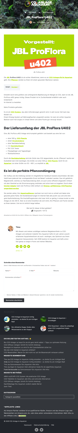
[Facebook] (36, 430)
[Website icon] (21, 246)
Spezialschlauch (17, 146)
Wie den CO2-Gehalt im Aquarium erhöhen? (19, 350)
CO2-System (16, 112)
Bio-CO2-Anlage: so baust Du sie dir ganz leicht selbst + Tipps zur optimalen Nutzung (35, 342)
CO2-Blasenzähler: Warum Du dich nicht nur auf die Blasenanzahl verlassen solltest (34, 352)
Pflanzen (14, 80)
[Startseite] (25, 12)
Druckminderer (18, 141)
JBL (8, 77)
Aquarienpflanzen (27, 193)
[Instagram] (41, 430)
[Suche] (73, 3)
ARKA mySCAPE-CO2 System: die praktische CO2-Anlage (25, 376)
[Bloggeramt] (22, 416)
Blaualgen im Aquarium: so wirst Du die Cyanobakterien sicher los (27, 347)
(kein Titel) (8, 386)
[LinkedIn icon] (17, 246)
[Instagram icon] (24, 246)
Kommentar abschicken (14, 300)
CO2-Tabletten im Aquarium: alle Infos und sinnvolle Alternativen (27, 379)
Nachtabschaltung (18, 158)
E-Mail (32, 271)
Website (56, 271)
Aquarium (7, 163)
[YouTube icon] (28, 246)
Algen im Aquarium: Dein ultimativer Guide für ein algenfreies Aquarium (35, 367)
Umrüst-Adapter (10, 186)
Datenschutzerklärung (41, 425)
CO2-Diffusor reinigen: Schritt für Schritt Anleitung (22, 345)
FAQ (52, 425)
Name (7, 271)
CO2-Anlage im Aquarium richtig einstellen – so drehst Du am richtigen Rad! (25, 319)
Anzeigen (14, 87)
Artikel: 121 (19, 250)
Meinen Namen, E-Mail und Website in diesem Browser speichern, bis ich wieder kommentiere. (35, 295)
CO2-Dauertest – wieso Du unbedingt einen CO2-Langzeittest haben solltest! (61, 328)
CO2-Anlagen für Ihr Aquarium (60, 77)
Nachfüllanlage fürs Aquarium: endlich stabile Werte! (22, 384)
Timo (6, 359)
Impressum (28, 425)
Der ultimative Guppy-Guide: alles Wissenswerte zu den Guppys (23, 328)
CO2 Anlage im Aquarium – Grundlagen (57, 319)
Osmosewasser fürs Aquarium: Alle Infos (24, 364)
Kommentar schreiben (13, 277)
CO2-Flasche (22, 138)
